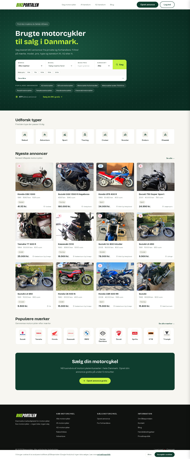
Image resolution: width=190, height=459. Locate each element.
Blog (112, 4)
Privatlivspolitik (144, 436)
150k (49, 72)
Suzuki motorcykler (24, 90)
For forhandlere (103, 423)
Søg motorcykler (69, 4)
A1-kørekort (85, 4)
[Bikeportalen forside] (27, 4)
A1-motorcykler (62, 423)
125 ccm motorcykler (65, 85)
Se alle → (170, 158)
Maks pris (82, 63)
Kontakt (141, 423)
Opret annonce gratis (97, 381)
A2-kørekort (100, 4)
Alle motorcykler (63, 419)
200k (57, 72)
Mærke (21, 63)
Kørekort (102, 63)
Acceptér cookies (164, 454)
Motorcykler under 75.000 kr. (113, 85)
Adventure (60, 436)
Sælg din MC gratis (51, 97)
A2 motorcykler (47, 85)
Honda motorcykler (63, 90)
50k (28, 72)
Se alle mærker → (167, 323)
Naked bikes (61, 432)
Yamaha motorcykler (44, 90)
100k (42, 72)
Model (51, 63)
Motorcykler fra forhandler (87, 85)
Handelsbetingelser (146, 432)
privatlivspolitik (103, 454)
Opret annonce (103, 419)
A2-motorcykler (63, 427)
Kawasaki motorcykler (84, 90)
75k (35, 72)
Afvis (149, 454)
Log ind (167, 4)
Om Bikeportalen (145, 419)
